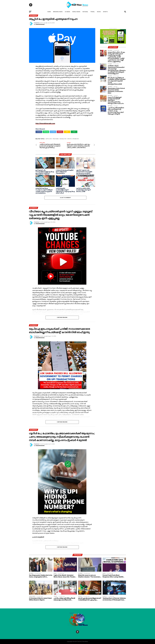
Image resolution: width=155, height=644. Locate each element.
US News (67, 11)
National (85, 11)
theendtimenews (40, 24)
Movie (99, 11)
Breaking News (57, 11)
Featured (56, 138)
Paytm (70, 138)
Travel (92, 11)
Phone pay (76, 138)
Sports (105, 11)
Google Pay (63, 138)
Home (49, 11)
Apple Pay (49, 138)
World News (76, 11)
